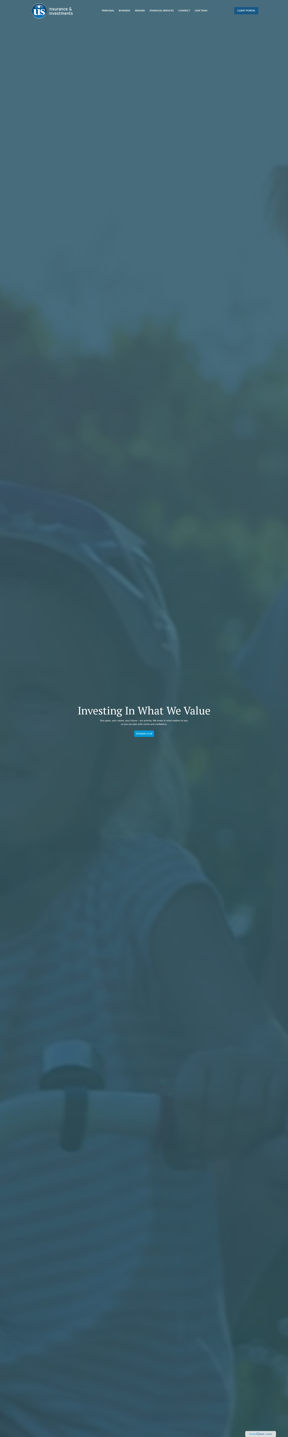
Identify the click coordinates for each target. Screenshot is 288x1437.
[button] (108, 10)
